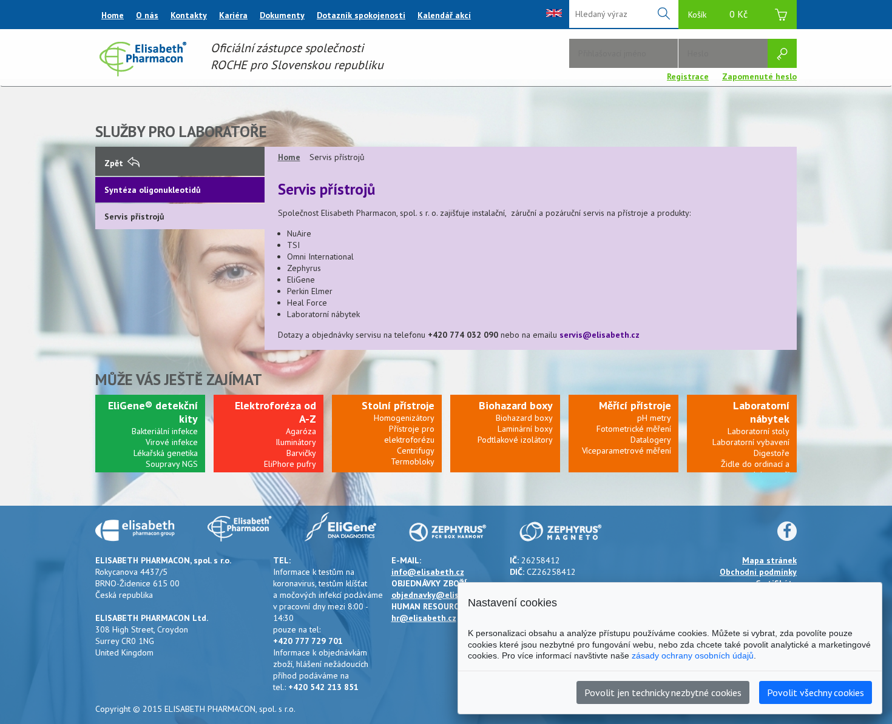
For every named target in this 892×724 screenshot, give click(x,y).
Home (112, 15)
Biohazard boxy (516, 405)
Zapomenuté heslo (759, 76)
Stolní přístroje (398, 405)
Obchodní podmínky (758, 571)
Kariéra (233, 15)
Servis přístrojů (134, 216)
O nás (147, 15)
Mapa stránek (769, 560)
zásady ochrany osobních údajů (693, 655)
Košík (718, 14)
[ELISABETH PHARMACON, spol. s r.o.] (143, 73)
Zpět (113, 163)
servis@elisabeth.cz (599, 334)
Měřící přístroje (635, 405)
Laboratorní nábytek (761, 412)
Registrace (688, 76)
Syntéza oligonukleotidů (152, 189)
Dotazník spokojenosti (361, 15)
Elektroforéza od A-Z (275, 412)
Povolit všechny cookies (815, 692)
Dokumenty (282, 15)
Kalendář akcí (444, 15)
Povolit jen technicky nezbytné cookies (663, 692)
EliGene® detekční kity (153, 412)
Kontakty (189, 15)
